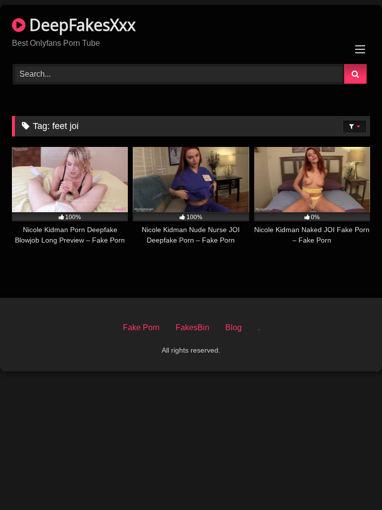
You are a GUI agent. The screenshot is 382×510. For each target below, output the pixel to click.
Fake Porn (141, 327)
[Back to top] (351, 480)
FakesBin (192, 327)
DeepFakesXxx (80, 24)
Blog (233, 327)
